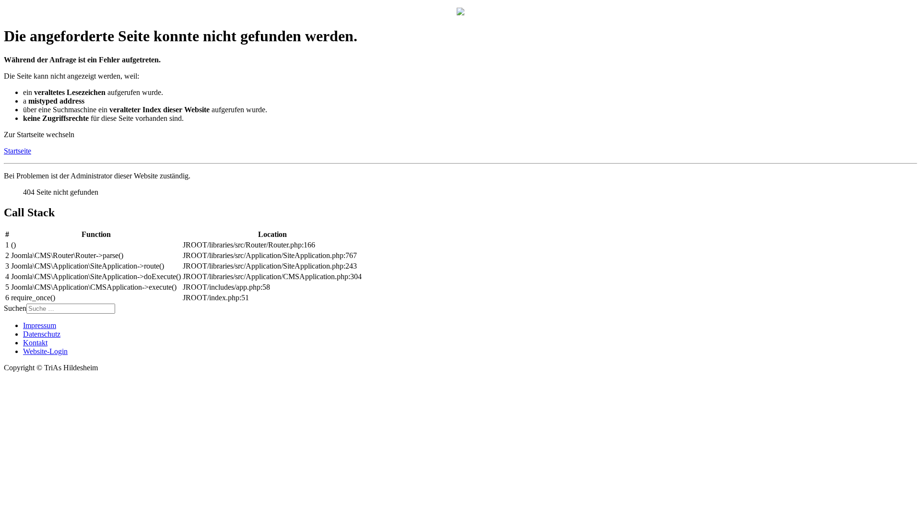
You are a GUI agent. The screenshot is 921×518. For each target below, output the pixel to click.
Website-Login (45, 351)
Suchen (15, 308)
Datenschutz (41, 334)
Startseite (17, 151)
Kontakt (35, 343)
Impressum (39, 325)
